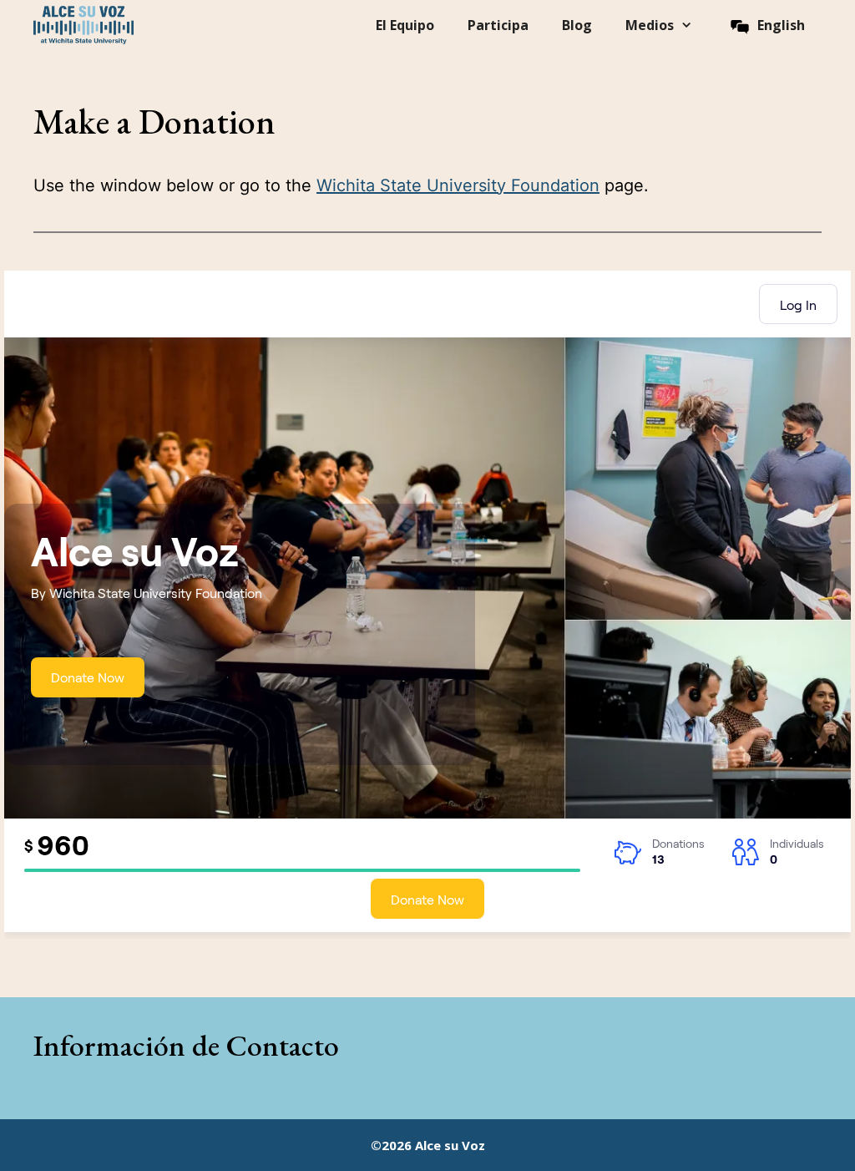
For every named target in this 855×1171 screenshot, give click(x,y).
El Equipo (405, 25)
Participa (498, 25)
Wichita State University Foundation (458, 185)
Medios (649, 25)
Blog (577, 25)
